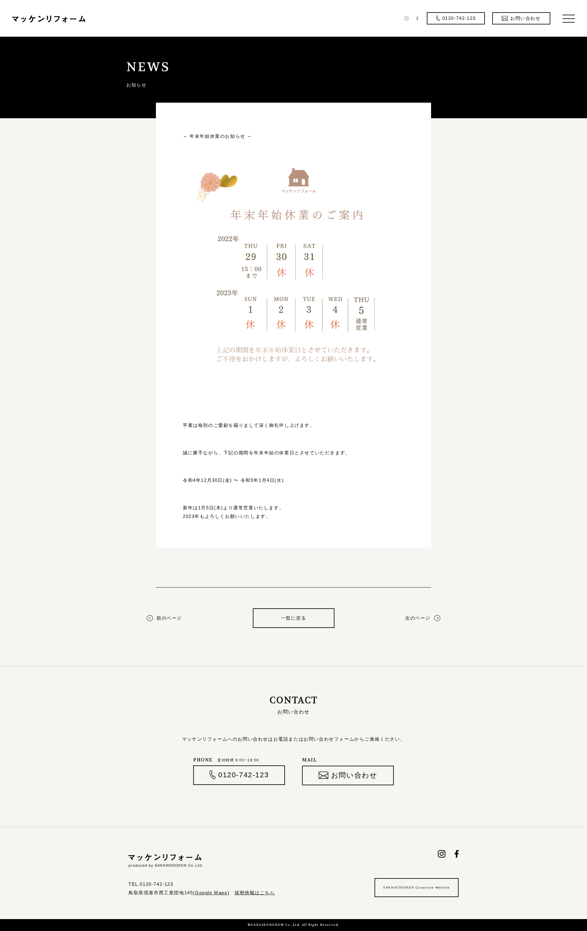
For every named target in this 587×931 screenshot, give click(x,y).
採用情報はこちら (254, 892)
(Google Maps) (211, 892)
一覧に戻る (293, 618)
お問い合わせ (354, 775)
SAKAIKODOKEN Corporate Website (416, 887)
